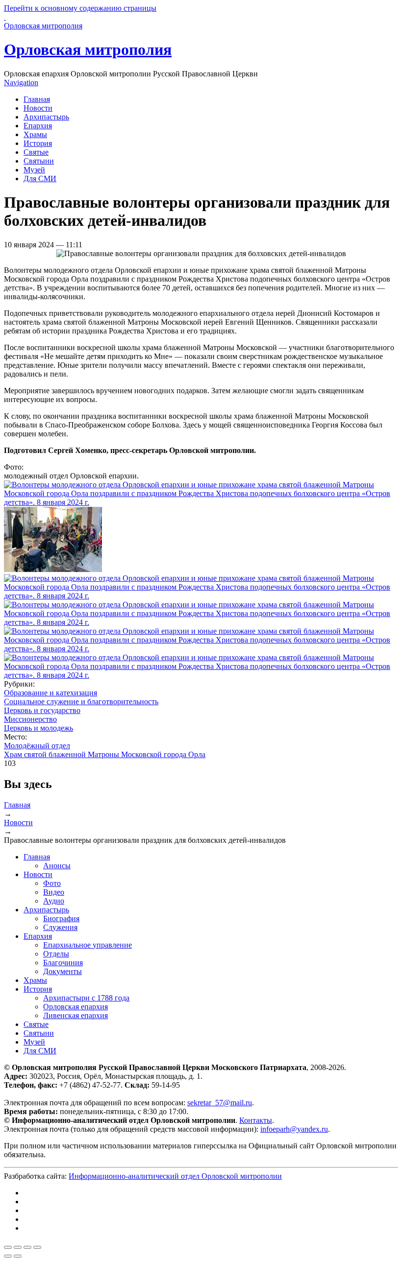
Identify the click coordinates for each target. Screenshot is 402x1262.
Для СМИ (40, 178)
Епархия (38, 125)
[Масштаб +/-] (37, 1247)
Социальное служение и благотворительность (81, 701)
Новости (38, 108)
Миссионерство (30, 719)
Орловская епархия (75, 1006)
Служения (60, 927)
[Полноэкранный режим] (27, 1247)
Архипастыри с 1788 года (86, 998)
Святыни (39, 161)
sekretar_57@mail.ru (219, 1102)
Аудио (53, 901)
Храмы (35, 134)
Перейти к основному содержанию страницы (80, 8)
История (38, 143)
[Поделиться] (18, 1247)
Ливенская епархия (75, 1015)
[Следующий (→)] (18, 1256)
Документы (62, 971)
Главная (37, 99)
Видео (53, 892)
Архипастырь (46, 117)
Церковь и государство (42, 710)
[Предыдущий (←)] (8, 1256)
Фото (52, 883)
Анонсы (57, 865)
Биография (61, 918)
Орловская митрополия (88, 49)
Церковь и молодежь (38, 728)
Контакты (255, 1120)
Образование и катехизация (50, 693)
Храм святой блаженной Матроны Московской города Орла (104, 754)
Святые (36, 152)
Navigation (21, 82)
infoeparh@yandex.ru (294, 1129)
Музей (34, 170)
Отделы (56, 954)
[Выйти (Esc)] (8, 1247)
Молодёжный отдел (37, 745)
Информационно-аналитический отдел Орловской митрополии (175, 1176)
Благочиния (63, 962)
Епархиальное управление (87, 945)
